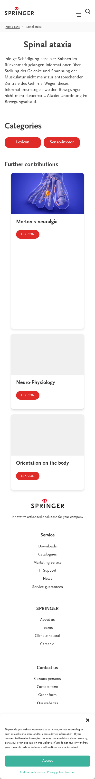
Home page (13, 26)
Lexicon (22, 142)
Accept (47, 761)
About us (47, 620)
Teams (47, 628)
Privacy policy (55, 772)
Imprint (70, 772)
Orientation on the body (42, 463)
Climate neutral (47, 636)
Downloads (47, 546)
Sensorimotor (62, 142)
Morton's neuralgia (36, 222)
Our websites (47, 703)
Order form (47, 695)
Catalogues (47, 554)
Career (45, 644)
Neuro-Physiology (35, 382)
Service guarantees (47, 587)
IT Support (47, 571)
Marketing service (47, 563)
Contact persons (47, 679)
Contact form (47, 687)
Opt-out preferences (32, 772)
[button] (87, 720)
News (47, 579)
